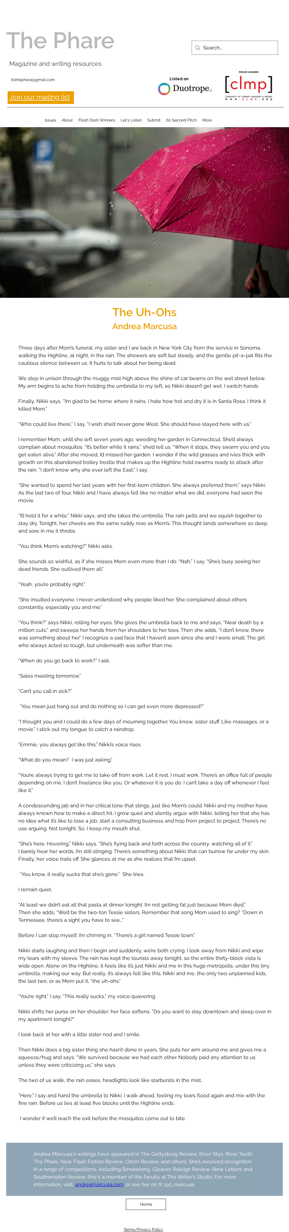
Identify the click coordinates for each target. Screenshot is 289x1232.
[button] (50, 120)
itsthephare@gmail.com (33, 79)
